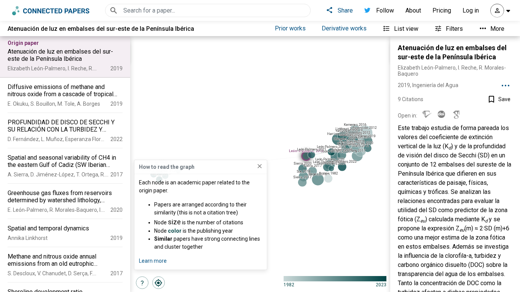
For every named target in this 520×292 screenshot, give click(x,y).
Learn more (153, 261)
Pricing (441, 10)
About (413, 10)
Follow (385, 10)
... (505, 82)
